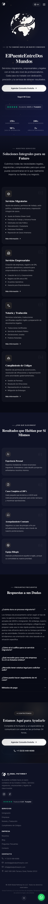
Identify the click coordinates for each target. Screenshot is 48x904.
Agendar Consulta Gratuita (22, 88)
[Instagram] (4, 794)
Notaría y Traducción (9, 821)
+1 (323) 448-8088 (25, 751)
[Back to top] (24, 898)
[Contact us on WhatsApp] (41, 897)
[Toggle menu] (44, 4)
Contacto (5, 848)
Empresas (5, 817)
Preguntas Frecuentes (10, 844)
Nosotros (5, 836)
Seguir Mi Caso (24, 97)
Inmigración (6, 813)
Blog (3, 840)
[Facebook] (10, 794)
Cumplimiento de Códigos (11, 825)
